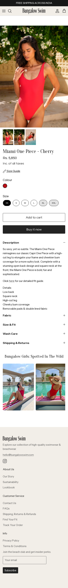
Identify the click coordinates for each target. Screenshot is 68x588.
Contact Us (9, 503)
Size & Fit (9, 324)
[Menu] (4, 11)
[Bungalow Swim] (34, 11)
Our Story (8, 476)
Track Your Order (13, 525)
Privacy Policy (11, 540)
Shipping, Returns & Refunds (19, 514)
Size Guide (13, 171)
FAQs (6, 508)
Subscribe (10, 570)
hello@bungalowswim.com (18, 454)
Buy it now (34, 229)
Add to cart (34, 217)
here (11, 281)
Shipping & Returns (16, 343)
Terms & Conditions (15, 546)
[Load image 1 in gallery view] (34, 77)
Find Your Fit (10, 519)
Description (11, 242)
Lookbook (9, 487)
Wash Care (10, 333)
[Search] (11, 11)
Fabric (7, 315)
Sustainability (10, 482)
